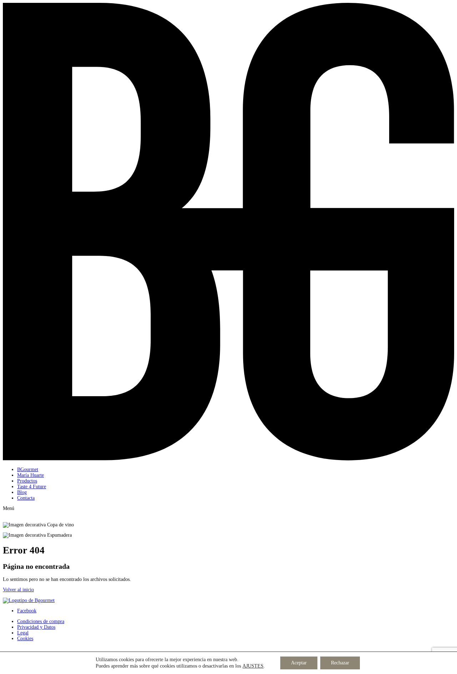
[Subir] (29, 600)
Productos (27, 481)
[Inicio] (228, 458)
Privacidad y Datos (36, 627)
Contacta (26, 498)
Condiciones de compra (40, 621)
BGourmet (27, 469)
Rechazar (340, 662)
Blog (22, 492)
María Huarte (30, 475)
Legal (23, 632)
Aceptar (299, 662)
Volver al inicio (18, 589)
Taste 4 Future (31, 486)
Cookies (25, 638)
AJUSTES (252, 666)
